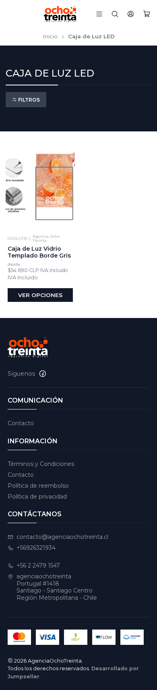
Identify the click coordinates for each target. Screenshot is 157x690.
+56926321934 (36, 547)
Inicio (50, 36)
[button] (26, 100)
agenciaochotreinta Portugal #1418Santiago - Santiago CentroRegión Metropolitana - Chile (57, 587)
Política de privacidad (37, 496)
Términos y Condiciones (41, 464)
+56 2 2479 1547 (38, 565)
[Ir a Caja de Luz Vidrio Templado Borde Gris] (40, 184)
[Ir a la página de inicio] (64, 14)
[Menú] (99, 14)
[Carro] (146, 14)
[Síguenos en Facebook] (43, 374)
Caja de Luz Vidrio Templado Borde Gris (39, 252)
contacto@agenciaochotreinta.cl (62, 536)
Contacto (21, 423)
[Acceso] (130, 14)
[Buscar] (114, 14)
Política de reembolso (38, 485)
